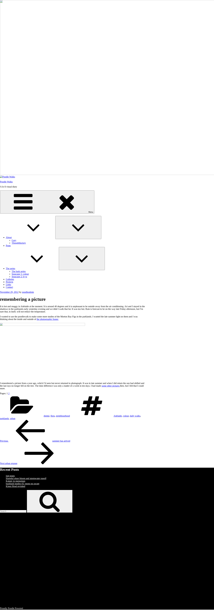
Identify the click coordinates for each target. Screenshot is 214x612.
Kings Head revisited (15, 486)
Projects (9, 282)
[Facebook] (27, 536)
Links (8, 284)
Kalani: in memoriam (15, 481)
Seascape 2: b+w (19, 276)
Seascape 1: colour (20, 274)
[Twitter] (27, 558)
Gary (14, 240)
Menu (91, 212)
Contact (9, 287)
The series (10, 268)
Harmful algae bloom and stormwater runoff (26, 478)
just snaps (10, 476)
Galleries (10, 279)
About (9, 237)
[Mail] (27, 603)
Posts (8, 245)
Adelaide (118, 416)
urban (12, 418)
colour (126, 416)
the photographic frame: (48, 319)
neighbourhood (63, 416)
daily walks (135, 416)
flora (53, 416)
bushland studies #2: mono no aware (22, 483)
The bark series (19, 271)
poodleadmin (28, 292)
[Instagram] (27, 581)
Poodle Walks (6, 181)
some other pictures (111, 386)
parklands (4, 418)
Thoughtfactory (19, 243)
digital (46, 416)
